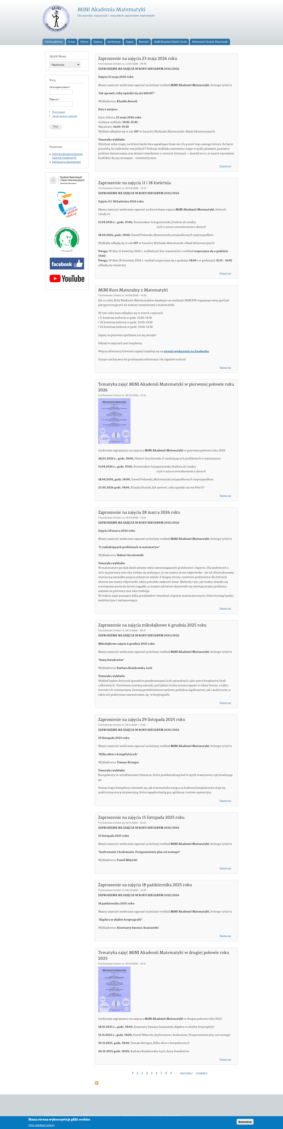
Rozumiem (245, 1122)
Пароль (55, 99)
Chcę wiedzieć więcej (41, 1125)
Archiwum (114, 41)
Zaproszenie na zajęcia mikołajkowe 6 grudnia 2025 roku (152, 625)
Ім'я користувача (60, 87)
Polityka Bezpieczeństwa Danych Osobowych (67, 156)
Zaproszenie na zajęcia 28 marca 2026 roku (139, 512)
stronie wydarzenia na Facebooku (186, 351)
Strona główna (54, 41)
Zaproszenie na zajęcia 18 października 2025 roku (145, 885)
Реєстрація (58, 112)
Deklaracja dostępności (66, 162)
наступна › (186, 1073)
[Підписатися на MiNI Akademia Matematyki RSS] (96, 1082)
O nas (71, 41)
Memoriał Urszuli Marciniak (210, 41)
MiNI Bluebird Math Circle (170, 41)
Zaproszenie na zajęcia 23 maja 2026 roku (137, 58)
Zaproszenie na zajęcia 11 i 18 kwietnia (134, 183)
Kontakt (144, 41)
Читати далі (225, 166)
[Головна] (56, 19)
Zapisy (130, 41)
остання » (201, 1073)
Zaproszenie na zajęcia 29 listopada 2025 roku (141, 719)
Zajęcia (98, 41)
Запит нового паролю (64, 116)
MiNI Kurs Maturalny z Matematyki (133, 290)
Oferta (84, 41)
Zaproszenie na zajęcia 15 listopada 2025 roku (141, 817)
